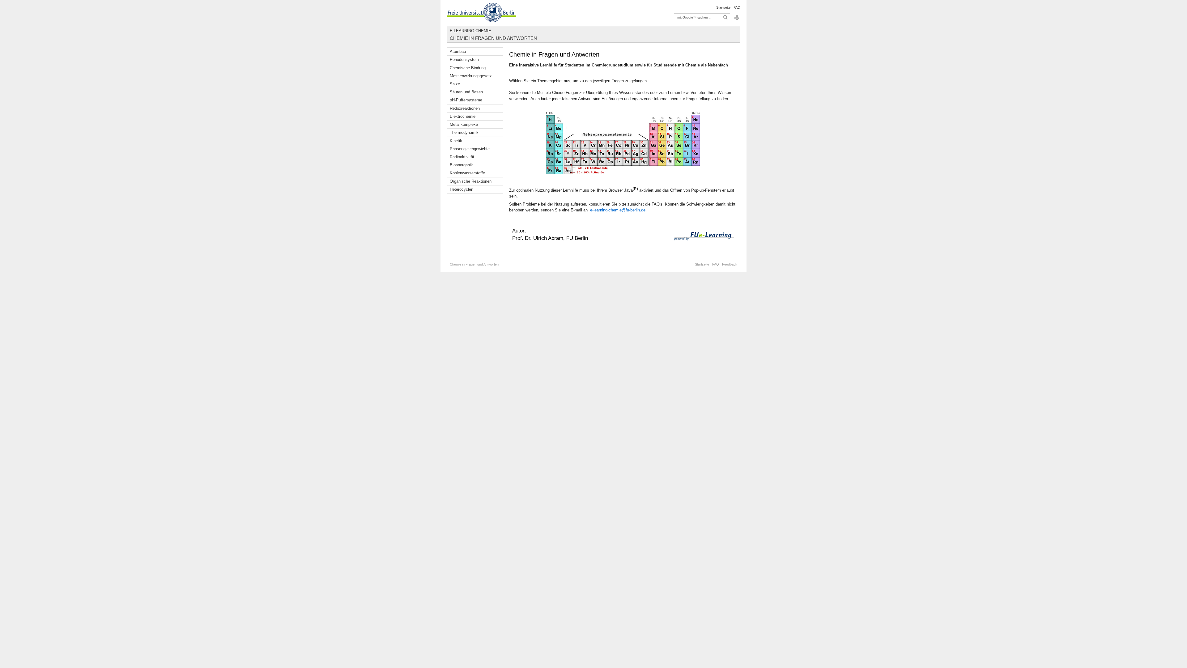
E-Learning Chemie (470, 30)
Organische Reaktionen (470, 181)
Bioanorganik (461, 165)
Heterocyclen (461, 189)
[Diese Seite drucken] (736, 19)
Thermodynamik (464, 132)
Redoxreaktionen (465, 108)
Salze (455, 84)
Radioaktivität (462, 157)
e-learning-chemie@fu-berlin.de (617, 210)
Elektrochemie (462, 116)
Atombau (458, 51)
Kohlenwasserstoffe (467, 173)
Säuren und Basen (466, 92)
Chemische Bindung (468, 68)
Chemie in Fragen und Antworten (493, 38)
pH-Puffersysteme (466, 100)
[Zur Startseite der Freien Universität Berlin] (481, 13)
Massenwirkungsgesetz (471, 76)
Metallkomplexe (464, 124)
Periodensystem (464, 59)
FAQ (737, 7)
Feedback (729, 264)
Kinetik (456, 140)
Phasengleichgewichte (470, 149)
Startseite (723, 7)
